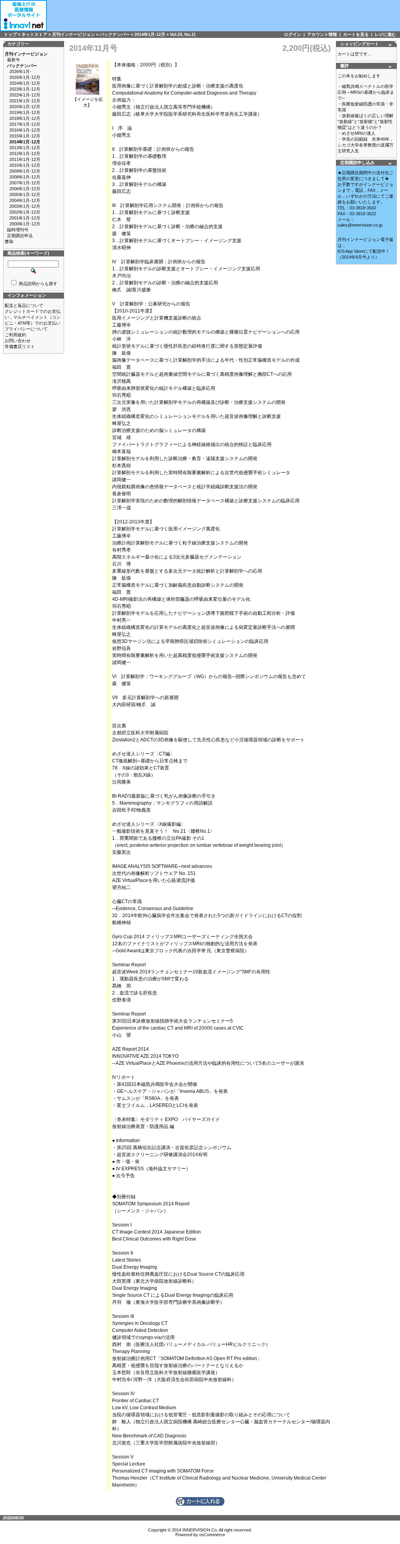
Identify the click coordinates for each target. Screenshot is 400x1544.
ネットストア (34, 34)
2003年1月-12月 (24, 206)
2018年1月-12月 (24, 118)
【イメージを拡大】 (88, 102)
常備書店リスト (20, 346)
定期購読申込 (20, 235)
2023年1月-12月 (24, 89)
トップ (10, 34)
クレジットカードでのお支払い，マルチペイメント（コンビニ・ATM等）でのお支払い (33, 317)
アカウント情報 (322, 34)
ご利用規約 (15, 334)
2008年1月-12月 (24, 177)
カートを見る (356, 34)
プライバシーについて (26, 329)
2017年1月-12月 (24, 124)
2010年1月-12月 (24, 165)
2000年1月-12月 (24, 223)
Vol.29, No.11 (183, 34)
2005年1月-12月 (24, 194)
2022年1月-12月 (24, 95)
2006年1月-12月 (24, 188)
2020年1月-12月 (24, 106)
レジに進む (385, 34)
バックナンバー (115, 34)
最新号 (13, 59)
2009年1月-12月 (24, 171)
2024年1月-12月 (24, 83)
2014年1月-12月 (149, 34)
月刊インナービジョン (73, 34)
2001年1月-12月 (24, 218)
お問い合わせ (17, 340)
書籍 (9, 241)
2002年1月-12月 (24, 212)
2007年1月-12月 (24, 182)
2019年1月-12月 (24, 112)
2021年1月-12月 (24, 100)
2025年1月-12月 (24, 77)
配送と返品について (24, 305)
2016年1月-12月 (24, 130)
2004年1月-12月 (24, 200)
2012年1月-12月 (24, 153)
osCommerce (212, 1534)
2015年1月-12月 (24, 136)
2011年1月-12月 (24, 159)
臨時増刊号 (18, 229)
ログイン (292, 34)
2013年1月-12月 (24, 147)
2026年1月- (20, 71)
